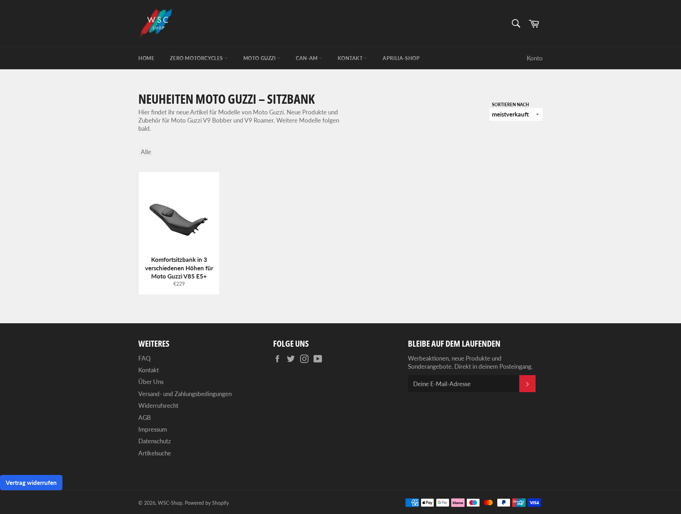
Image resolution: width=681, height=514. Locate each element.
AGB (144, 417)
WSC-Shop (170, 503)
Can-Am (307, 58)
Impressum (152, 429)
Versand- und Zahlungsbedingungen (185, 393)
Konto (535, 58)
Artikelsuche (154, 453)
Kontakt (351, 58)
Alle (146, 152)
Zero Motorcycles (197, 58)
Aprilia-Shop (401, 58)
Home (146, 58)
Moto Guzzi (260, 58)
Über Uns (151, 381)
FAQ (144, 358)
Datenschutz (154, 441)
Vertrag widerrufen (31, 482)
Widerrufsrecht (158, 405)
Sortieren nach (510, 104)
